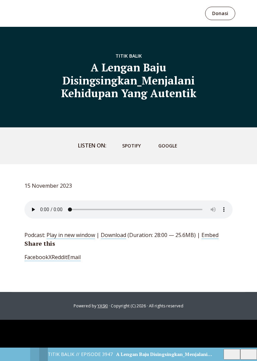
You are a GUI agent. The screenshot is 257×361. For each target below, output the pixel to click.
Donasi (220, 13)
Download (113, 235)
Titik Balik (128, 56)
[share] (248, 354)
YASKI (102, 306)
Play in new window (71, 235)
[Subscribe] (232, 354)
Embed (210, 235)
